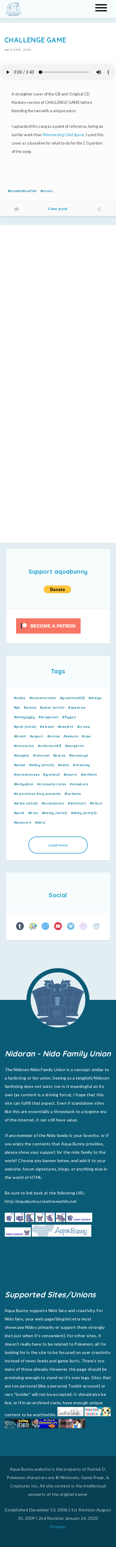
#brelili (20, 736)
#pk (17, 707)
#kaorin (70, 774)
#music (46, 191)
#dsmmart (77, 803)
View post (58, 208)
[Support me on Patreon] (48, 626)
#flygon (69, 717)
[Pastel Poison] (83, 926)
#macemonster (43, 698)
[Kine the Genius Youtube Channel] (58, 926)
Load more (58, 845)
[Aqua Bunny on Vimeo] (71, 926)
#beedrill (65, 727)
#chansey (81, 765)
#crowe (83, 727)
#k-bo (33, 813)
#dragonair (49, 717)
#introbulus (24, 746)
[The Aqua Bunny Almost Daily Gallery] (20, 926)
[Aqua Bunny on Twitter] (45, 926)
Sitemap (58, 1526)
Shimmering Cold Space (63, 134)
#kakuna (70, 736)
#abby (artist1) (41, 765)
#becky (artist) (55, 813)
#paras (59, 755)
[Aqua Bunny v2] (96, 926)
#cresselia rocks (51, 784)
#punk (19, 813)
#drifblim (89, 774)
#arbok (30, 707)
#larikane (73, 794)
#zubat (20, 765)
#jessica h (23, 822)
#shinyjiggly (24, 717)
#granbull (51, 774)
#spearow (76, 707)
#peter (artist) (52, 707)
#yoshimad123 (72, 698)
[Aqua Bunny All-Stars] (33, 926)
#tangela (21, 755)
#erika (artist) (26, 803)
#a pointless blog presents (37, 794)
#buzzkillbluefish (22, 191)
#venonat (41, 755)
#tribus (96, 803)
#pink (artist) (25, 727)
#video (20, 698)
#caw (86, 736)
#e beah (47, 727)
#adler (63, 765)
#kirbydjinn (24, 784)
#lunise (53, 736)
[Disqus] (58, 304)
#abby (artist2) (84, 813)
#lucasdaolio (53, 803)
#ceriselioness (27, 774)
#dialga (95, 698)
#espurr (37, 736)
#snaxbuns (79, 784)
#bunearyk (78, 755)
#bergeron (74, 746)
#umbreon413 (50, 746)
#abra (40, 822)
